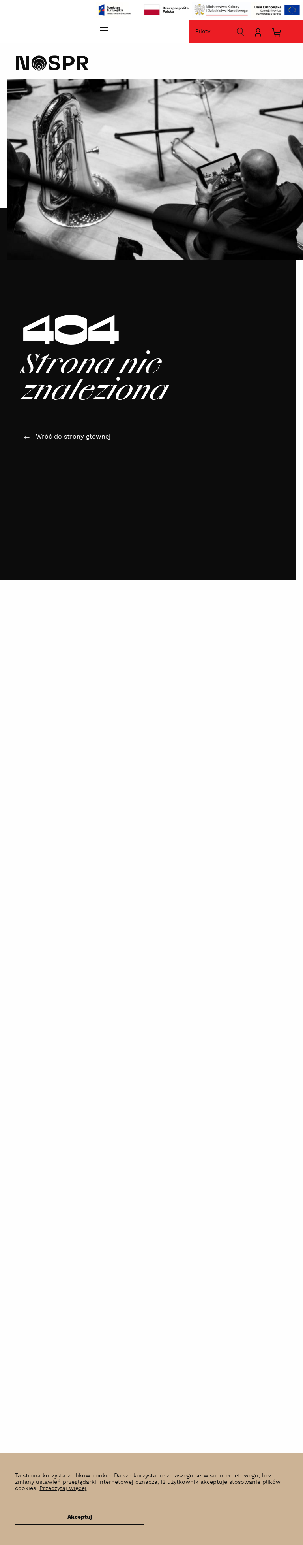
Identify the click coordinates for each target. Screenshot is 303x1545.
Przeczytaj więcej (62, 1488)
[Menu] (104, 30)
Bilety (202, 31)
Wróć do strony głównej (73, 437)
